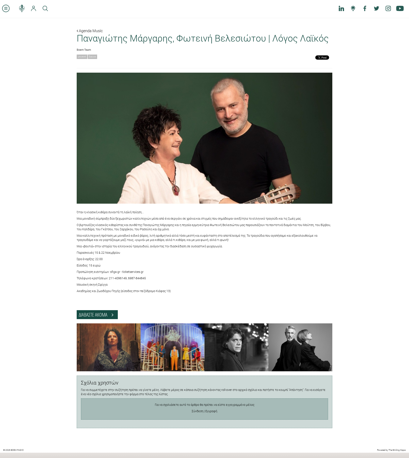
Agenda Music (90, 30)
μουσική (82, 56)
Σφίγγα (92, 56)
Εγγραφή (211, 411)
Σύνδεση (197, 411)
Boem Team (84, 49)
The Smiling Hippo (397, 450)
